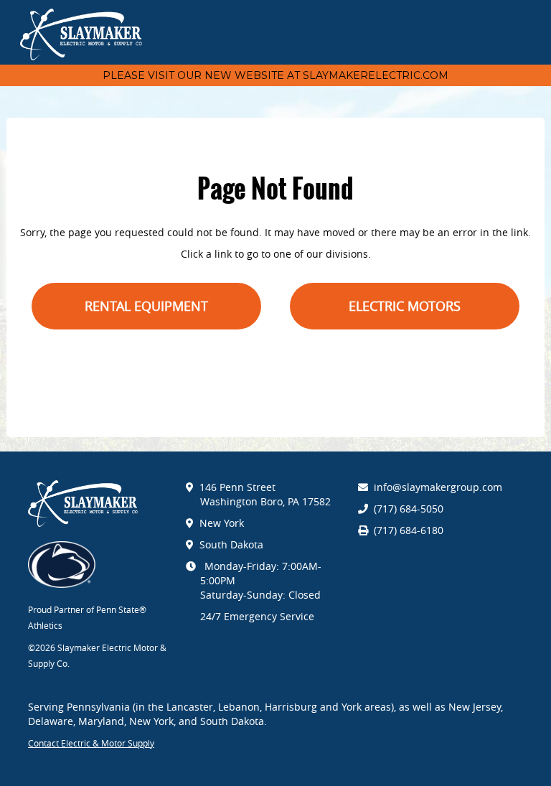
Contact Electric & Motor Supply (91, 743)
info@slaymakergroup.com (438, 487)
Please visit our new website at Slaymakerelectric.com (275, 75)
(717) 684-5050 (408, 508)
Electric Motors (405, 305)
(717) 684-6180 (408, 530)
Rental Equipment (146, 305)
